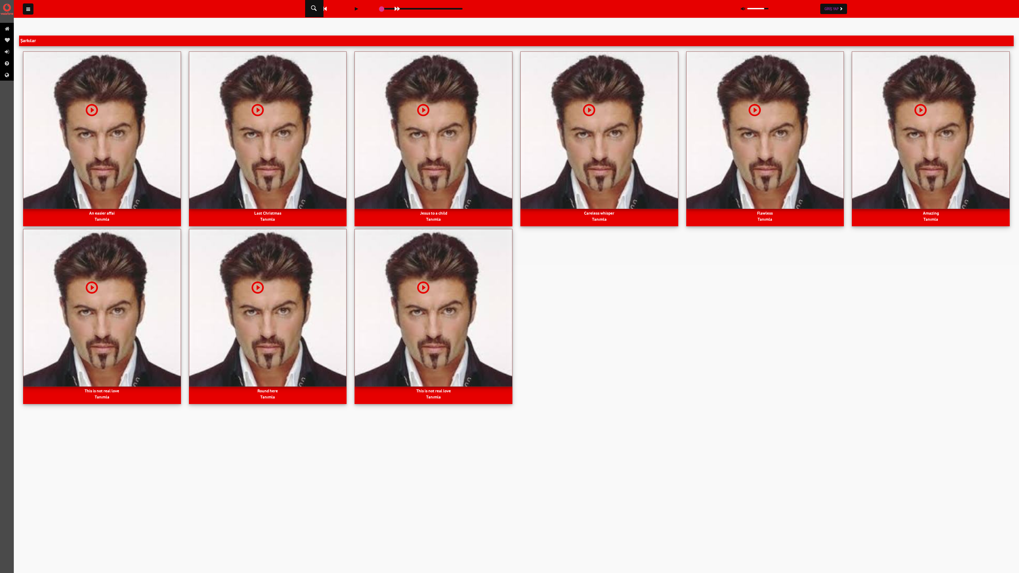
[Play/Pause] (356, 9)
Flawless (765, 213)
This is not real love (102, 390)
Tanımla (102, 219)
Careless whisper (599, 213)
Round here (267, 390)
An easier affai (102, 213)
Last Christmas (267, 213)
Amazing (931, 213)
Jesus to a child (433, 213)
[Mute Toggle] (743, 9)
